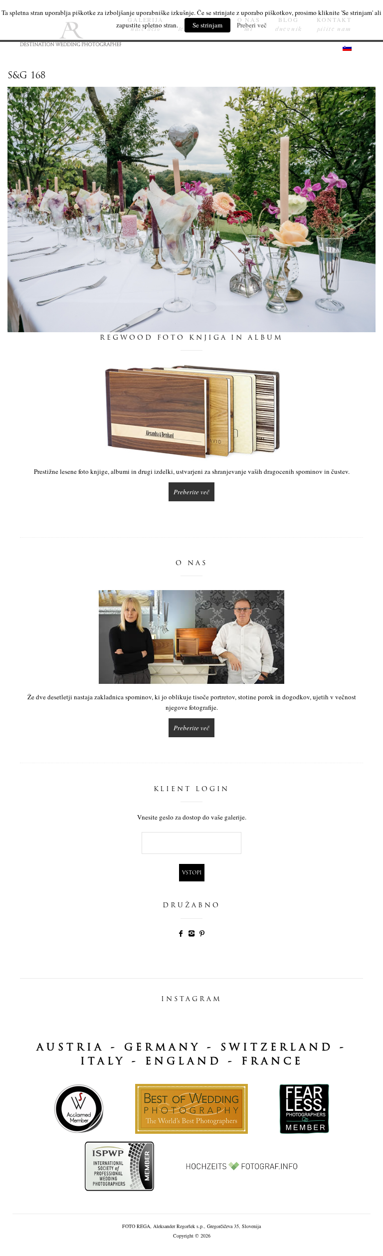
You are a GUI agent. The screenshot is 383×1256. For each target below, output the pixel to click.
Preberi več (252, 24)
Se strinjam (207, 24)
